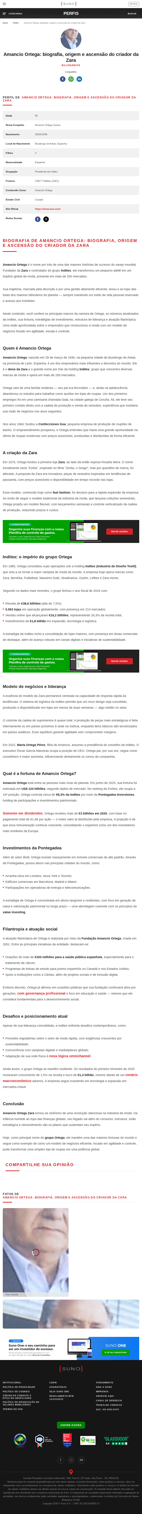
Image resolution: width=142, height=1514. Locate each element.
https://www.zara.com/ (47, 209)
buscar (132, 14)
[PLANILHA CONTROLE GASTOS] (71, 531)
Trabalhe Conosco (109, 1405)
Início (5, 23)
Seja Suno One (59, 1391)
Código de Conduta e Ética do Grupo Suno (17, 1396)
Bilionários (71, 65)
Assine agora (71, 1425)
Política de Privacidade (19, 1387)
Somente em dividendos (23, 813)
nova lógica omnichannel (70, 1056)
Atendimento (104, 1382)
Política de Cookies (16, 1391)
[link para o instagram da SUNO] (71, 1460)
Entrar (134, 4)
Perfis (16, 23)
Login (53, 1382)
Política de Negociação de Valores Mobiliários (21, 1403)
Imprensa (102, 1391)
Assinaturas (58, 1387)
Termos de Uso (13, 1409)
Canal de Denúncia (109, 1400)
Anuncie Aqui (105, 1396)
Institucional (12, 1382)
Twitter (46, 219)
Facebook (38, 219)
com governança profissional (41, 993)
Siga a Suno (104, 1387)
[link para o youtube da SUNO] (81, 1460)
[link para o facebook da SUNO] (60, 1460)
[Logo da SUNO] (69, 4)
